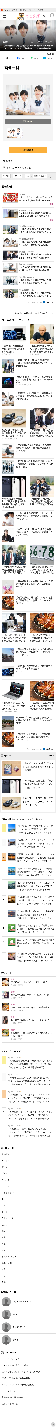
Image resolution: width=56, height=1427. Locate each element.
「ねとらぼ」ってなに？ (13, 1359)
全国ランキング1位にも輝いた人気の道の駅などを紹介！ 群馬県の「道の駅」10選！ (35, 943)
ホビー (5, 1199)
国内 (4, 1237)
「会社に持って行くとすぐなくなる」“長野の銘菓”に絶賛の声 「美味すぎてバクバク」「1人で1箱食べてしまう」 (35, 843)
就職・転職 (7, 1263)
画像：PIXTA (50, 54)
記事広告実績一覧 (10, 1404)
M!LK (14, 1314)
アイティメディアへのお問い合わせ (18, 1385)
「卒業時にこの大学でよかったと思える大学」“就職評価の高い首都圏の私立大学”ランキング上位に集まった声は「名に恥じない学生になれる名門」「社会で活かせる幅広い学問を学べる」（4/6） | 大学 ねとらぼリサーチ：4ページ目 (30, 1084)
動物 (4, 1231)
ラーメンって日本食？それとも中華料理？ (30, 1007)
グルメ (5, 1167)
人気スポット (8, 1218)
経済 (4, 1276)
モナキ (15, 1340)
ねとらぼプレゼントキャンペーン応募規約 (21, 1372)
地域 (4, 1250)
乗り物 (5, 1212)
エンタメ (6, 1161)
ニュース (6, 1186)
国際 (4, 1244)
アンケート (6, 973)
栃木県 (5, 42)
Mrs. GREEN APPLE (21, 1302)
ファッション (8, 1193)
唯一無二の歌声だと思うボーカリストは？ (30, 1020)
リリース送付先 (9, 1391)
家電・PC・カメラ (10, 1256)
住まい (5, 1225)
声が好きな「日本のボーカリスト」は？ (29, 982)
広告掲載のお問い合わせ (13, 1397)
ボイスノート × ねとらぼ (18, 167)
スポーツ (6, 1180)
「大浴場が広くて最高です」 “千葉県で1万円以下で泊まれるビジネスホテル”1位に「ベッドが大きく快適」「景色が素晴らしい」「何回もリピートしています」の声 (35, 904)
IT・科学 (5, 1154)
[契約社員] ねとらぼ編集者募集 (16, 1378)
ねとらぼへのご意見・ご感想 (15, 1365)
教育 (4, 1269)
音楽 (4, 1282)
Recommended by (34, 302)
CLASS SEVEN (19, 1327)
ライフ (5, 1205)
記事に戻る (28, 149)
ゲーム (5, 1173)
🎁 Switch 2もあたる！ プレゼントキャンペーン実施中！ (23, 10)
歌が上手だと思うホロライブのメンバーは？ (31, 995)
